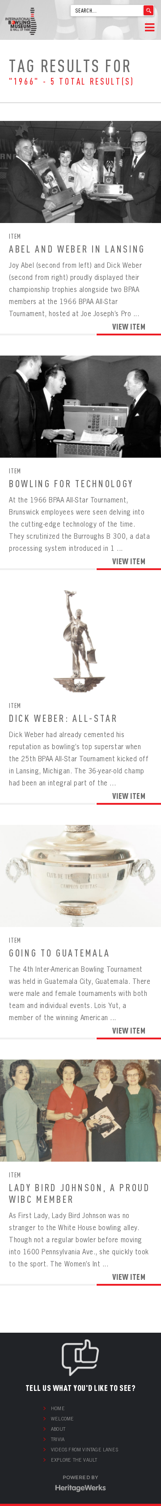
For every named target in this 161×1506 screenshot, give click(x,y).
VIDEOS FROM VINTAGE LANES (84, 1449)
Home (58, 1408)
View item (129, 326)
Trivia (57, 1439)
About (58, 1429)
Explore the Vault (74, 1460)
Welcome (62, 1419)
